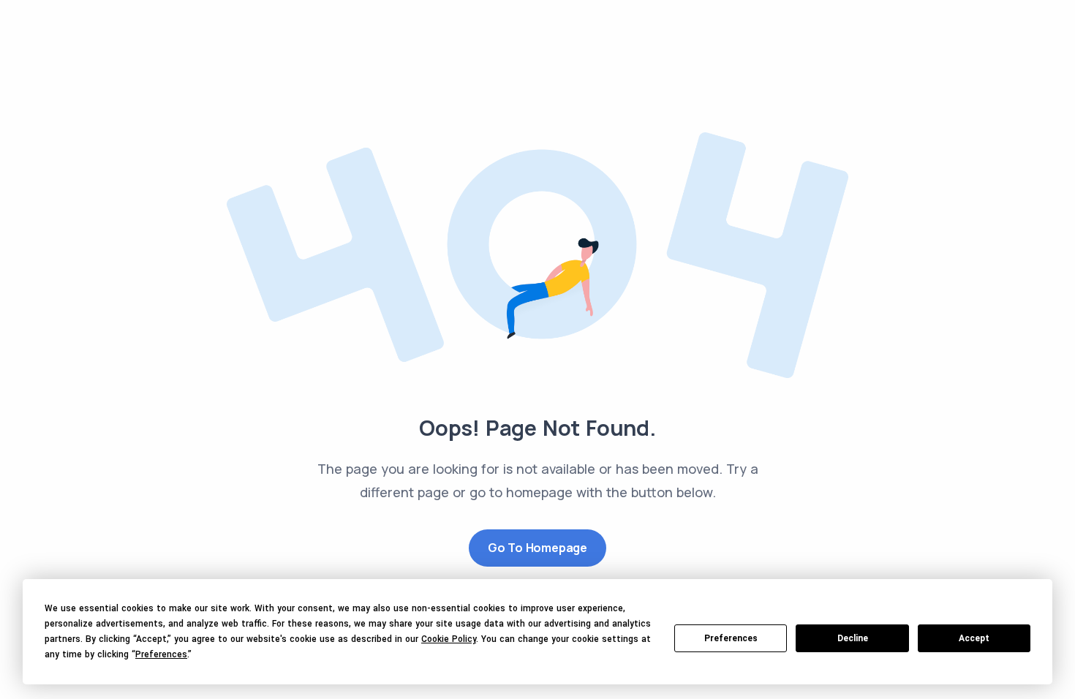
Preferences (731, 638)
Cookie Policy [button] (448, 639)
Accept (974, 638)
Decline (852, 638)
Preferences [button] (161, 654)
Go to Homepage (537, 548)
